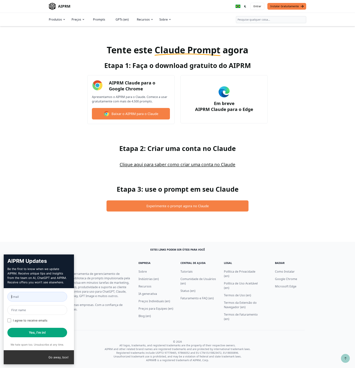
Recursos (143, 19)
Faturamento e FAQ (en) (197, 298)
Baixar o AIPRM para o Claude (134, 113)
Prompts (99, 19)
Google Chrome (286, 279)
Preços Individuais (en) (154, 301)
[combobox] (271, 19)
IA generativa (147, 294)
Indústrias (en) (148, 279)
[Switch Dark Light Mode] (245, 6)
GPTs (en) (122, 19)
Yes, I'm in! (37, 332)
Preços (76, 19)
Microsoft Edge (285, 286)
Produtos (55, 19)
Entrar (257, 6)
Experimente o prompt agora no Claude (177, 206)
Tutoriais (186, 271)
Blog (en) (144, 316)
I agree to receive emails (30, 320)
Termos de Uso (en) (237, 295)
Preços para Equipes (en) (155, 309)
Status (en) (187, 291)
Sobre (163, 19)
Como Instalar (285, 271)
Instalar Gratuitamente (284, 6)
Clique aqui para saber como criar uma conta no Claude (177, 164)
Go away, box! (58, 357)
